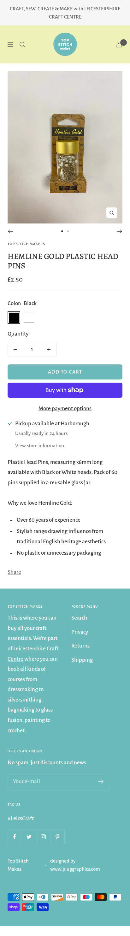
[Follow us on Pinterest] (57, 837)
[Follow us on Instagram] (43, 837)
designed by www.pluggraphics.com (75, 865)
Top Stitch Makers (26, 244)
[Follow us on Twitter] (29, 837)
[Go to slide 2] (68, 231)
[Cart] (119, 44)
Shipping (82, 660)
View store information (39, 445)
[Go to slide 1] (62, 231)
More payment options (65, 409)
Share (14, 572)
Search (79, 618)
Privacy (79, 632)
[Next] (119, 231)
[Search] (22, 44)
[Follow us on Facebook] (15, 837)
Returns (80, 646)
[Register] (101, 781)
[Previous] (10, 231)
